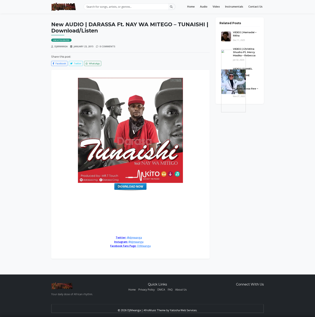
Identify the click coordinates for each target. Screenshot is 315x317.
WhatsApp (94, 63)
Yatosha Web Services (183, 310)
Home (191, 6)
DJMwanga (144, 246)
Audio (203, 6)
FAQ (170, 289)
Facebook (60, 63)
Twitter (77, 63)
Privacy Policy (146, 289)
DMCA (161, 289)
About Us (181, 289)
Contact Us (255, 6)
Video (216, 6)
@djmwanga (134, 237)
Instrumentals (234, 6)
